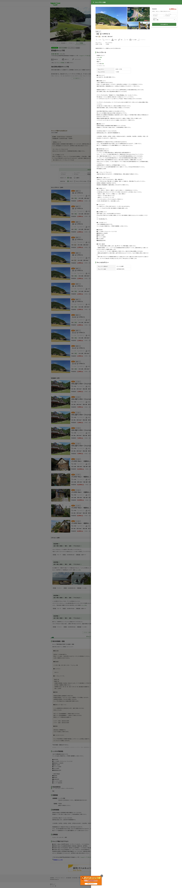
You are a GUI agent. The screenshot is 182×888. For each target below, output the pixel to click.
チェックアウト (168, 14)
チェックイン (155, 14)
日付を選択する (164, 24)
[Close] (93, 2)
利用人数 (155, 18)
